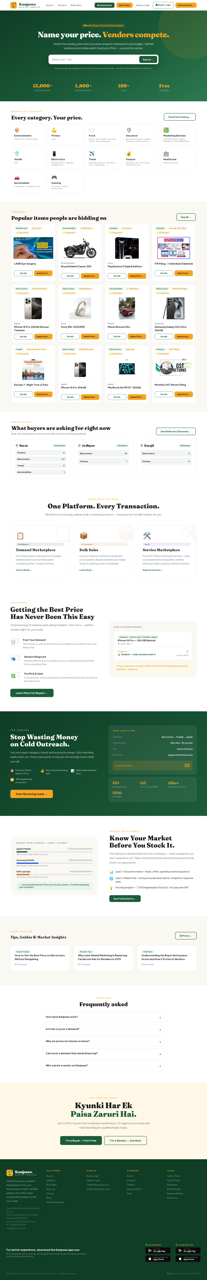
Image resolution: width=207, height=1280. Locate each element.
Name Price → (43, 273)
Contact (131, 1180)
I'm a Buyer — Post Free (81, 1140)
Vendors (62, 5)
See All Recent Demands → (176, 431)
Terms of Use (173, 1176)
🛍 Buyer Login (163, 5)
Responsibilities (175, 1193)
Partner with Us (134, 1189)
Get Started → (186, 5)
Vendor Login (142, 5)
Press (129, 1193)
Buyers (50, 5)
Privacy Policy (174, 1180)
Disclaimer (172, 1184)
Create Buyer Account (98, 1184)
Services (51, 1189)
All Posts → (186, 935)
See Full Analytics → (125, 898)
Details (23, 273)
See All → (186, 217)
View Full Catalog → (179, 116)
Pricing (50, 1193)
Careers (131, 1184)
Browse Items (104, 5)
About (130, 1176)
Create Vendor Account (98, 1189)
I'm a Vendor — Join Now (125, 1140)
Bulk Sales (76, 5)
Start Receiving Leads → (31, 794)
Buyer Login (93, 1176)
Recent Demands (55, 1202)
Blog (49, 1198)
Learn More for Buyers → (32, 693)
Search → (148, 59)
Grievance (172, 1198)
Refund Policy (174, 1189)
